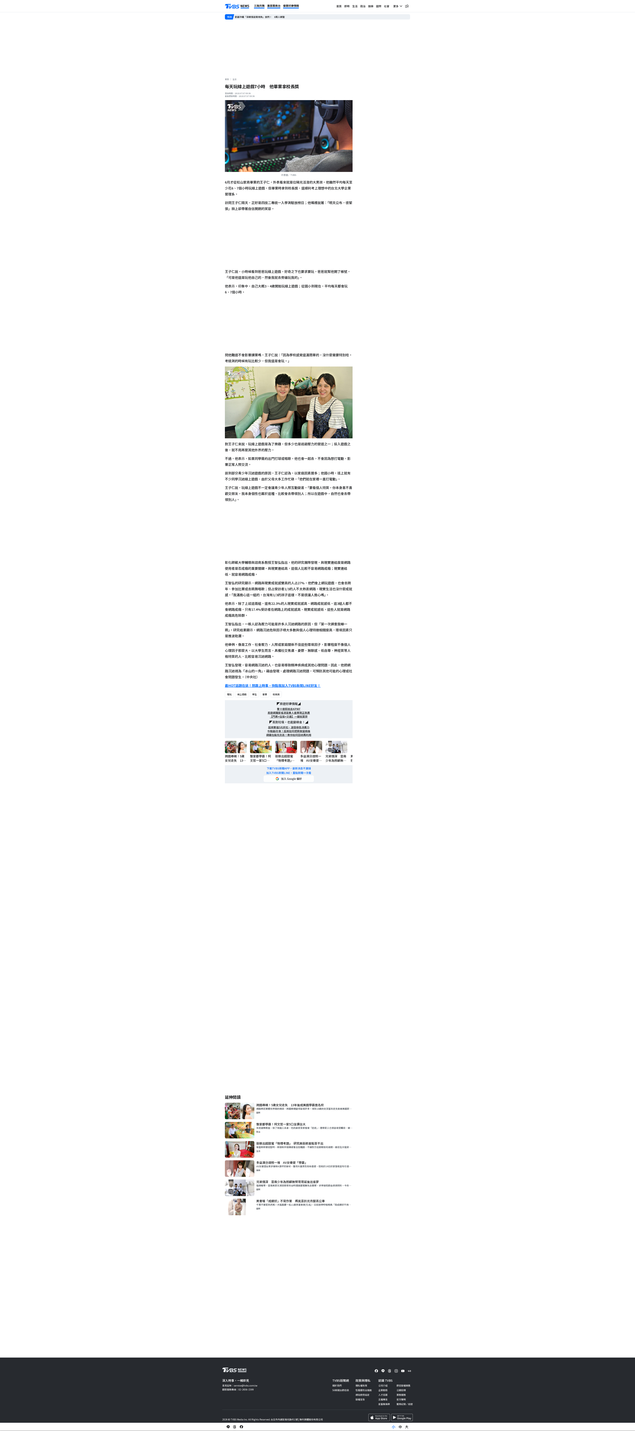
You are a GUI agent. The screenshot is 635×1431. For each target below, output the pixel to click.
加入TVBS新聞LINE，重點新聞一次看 (288, 773)
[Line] (383, 1371)
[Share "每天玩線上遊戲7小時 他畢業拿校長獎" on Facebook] (241, 1427)
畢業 (264, 694)
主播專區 (383, 1399)
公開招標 (401, 1390)
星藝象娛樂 (384, 1404)
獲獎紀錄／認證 (405, 1404)
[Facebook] (376, 1371)
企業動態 (383, 1390)
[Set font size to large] (406, 1427)
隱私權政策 (361, 1385)
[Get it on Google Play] (402, 1417)
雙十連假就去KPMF (288, 709)
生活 (355, 6)
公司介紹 (383, 1385)
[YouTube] (403, 1371)
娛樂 (370, 6)
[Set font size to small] (393, 1427)
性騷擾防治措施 (364, 1390)
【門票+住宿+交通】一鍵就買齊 (289, 716)
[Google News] (409, 1371)
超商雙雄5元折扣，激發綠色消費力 (288, 727)
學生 (254, 694)
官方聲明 (401, 1399)
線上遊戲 (242, 694)
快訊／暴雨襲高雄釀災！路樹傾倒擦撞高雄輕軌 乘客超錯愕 (266, 17)
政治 (362, 6)
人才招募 (383, 1394)
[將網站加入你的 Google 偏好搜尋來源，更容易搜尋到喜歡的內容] (289, 778)
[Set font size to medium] (400, 1427)
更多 (396, 6)
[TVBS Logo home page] (237, 6)
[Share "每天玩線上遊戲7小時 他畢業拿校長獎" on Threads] (234, 1427)
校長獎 (276, 694)
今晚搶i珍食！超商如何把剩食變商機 (288, 731)
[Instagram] (396, 1371)
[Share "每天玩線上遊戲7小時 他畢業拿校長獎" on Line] (228, 1427)
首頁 (339, 6)
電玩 (229, 694)
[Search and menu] (406, 6)
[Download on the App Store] (379, 1417)
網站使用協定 (362, 1394)
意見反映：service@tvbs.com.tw (239, 1385)
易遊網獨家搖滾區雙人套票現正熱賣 (289, 713)
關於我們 (337, 1385)
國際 (378, 6)
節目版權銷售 (403, 1385)
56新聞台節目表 (340, 1390)
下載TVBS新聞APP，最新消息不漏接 (289, 768)
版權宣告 (360, 1399)
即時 (347, 6)
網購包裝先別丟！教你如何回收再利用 (288, 735)
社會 (386, 6)
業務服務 (401, 1394)
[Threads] (389, 1371)
